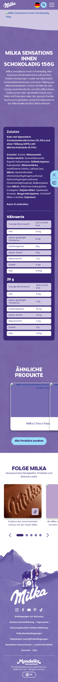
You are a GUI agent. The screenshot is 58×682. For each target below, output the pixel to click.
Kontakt (25, 650)
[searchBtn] (44, 5)
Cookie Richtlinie (43, 645)
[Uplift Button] (29, 583)
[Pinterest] (35, 610)
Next (47, 535)
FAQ (35, 650)
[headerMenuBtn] (52, 5)
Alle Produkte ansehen (29, 441)
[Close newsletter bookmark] (54, 175)
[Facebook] (23, 610)
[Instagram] (17, 610)
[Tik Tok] (41, 610)
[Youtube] (29, 610)
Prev (10, 535)
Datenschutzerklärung (22, 622)
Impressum (42, 622)
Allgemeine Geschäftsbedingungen (29, 639)
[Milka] (9, 5)
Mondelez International (18, 645)
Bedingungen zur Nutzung (29, 616)
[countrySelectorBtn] (37, 5)
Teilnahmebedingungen (29, 633)
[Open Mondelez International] (29, 662)
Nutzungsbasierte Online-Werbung (29, 628)
